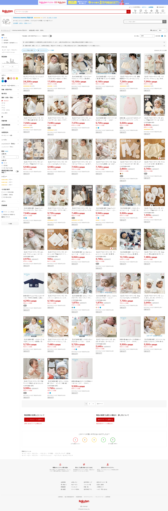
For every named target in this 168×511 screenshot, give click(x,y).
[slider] (1, 63)
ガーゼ (3, 103)
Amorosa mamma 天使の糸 (23, 17)
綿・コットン (5, 100)
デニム (3, 107)
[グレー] (3, 78)
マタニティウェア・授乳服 (62, 453)
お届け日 (4, 160)
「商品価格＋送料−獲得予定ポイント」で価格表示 (34, 36)
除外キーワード (6, 217)
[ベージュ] (11, 78)
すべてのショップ (5, 30)
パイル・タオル (6, 110)
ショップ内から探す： (130, 21)
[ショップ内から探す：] (164, 21)
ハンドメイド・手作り (7, 147)
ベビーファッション (46, 455)
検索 (11, 70)
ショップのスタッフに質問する (34, 419)
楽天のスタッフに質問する (105, 419)
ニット (3, 105)
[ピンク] (14, 78)
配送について (28, 23)
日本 (3, 128)
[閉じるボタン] (164, 42)
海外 (7, 151)
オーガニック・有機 (7, 135)
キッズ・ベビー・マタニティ (30, 453)
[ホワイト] (5, 78)
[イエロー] (17, 78)
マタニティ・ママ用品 (46, 453)
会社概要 (15, 23)
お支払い (21, 23)
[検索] (129, 12)
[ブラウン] (8, 78)
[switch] (17, 171)
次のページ (100, 403)
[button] (161, 7)
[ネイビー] (5, 81)
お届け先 (4, 154)
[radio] (2, 37)
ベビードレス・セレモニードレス (63, 455)
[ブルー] (3, 81)
